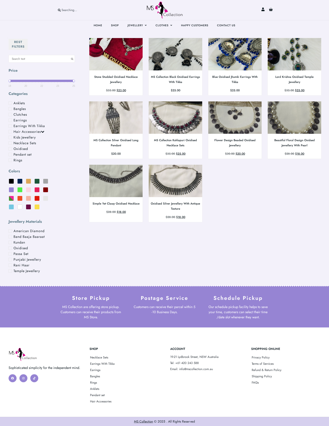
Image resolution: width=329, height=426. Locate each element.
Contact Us (226, 25)
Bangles (95, 376)
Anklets (94, 389)
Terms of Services (263, 364)
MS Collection (143, 421)
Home (98, 25)
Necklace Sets (99, 357)
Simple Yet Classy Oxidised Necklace (116, 203)
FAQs (255, 382)
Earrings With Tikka (102, 364)
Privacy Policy (261, 357)
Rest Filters (18, 44)
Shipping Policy (262, 376)
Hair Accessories (100, 401)
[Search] (92, 10)
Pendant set (97, 395)
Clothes (162, 25)
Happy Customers (194, 25)
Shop (115, 25)
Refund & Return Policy (266, 370)
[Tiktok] (34, 378)
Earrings (95, 370)
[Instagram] (23, 378)
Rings (93, 382)
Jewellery (135, 25)
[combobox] (74, 10)
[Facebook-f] (13, 378)
